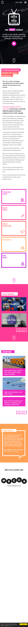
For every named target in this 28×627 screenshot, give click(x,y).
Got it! (23, 624)
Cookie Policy (11, 625)
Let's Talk (18, 2)
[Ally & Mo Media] (2, 3)
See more (21, 330)
